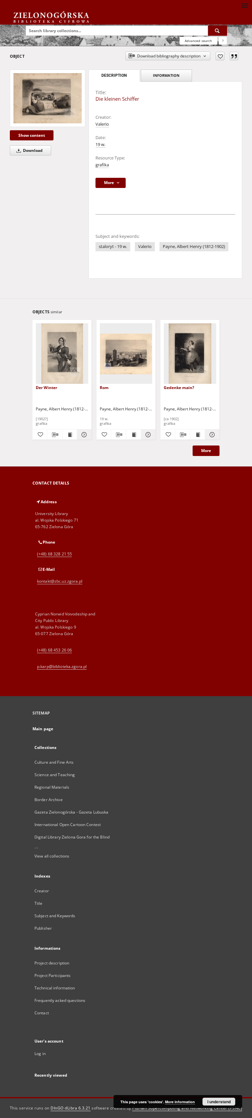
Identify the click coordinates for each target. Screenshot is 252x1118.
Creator (41, 891)
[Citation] (234, 56)
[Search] (217, 30)
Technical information (54, 988)
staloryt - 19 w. (113, 246)
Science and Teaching (54, 774)
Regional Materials (51, 787)
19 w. (100, 144)
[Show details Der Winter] (83, 434)
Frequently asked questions (59, 1000)
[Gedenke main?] (190, 353)
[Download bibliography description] (54, 434)
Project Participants (52, 975)
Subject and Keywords (54, 916)
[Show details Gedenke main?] (211, 434)
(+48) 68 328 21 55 (54, 554)
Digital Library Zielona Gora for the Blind (72, 837)
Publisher (43, 928)
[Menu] (244, 5)
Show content (31, 135)
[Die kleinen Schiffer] (47, 98)
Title (38, 903)
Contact (41, 1013)
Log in (40, 1053)
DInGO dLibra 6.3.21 (71, 1108)
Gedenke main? (179, 387)
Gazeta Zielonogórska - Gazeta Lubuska (71, 812)
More (206, 450)
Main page (42, 729)
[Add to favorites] (220, 56)
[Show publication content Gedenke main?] (197, 434)
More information (180, 1101)
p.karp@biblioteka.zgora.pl (62, 666)
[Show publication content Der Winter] (69, 434)
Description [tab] (114, 75)
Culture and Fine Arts (54, 762)
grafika (102, 165)
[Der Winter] (62, 353)
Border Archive (48, 799)
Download (32, 150)
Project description (51, 963)
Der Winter (46, 387)
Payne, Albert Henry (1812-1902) (194, 246)
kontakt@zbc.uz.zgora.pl (59, 581)
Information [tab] (166, 75)
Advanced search (198, 40)
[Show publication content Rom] (133, 434)
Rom (104, 387)
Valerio (102, 124)
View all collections (51, 856)
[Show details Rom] (147, 434)
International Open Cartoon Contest (67, 824)
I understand (219, 1102)
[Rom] (126, 353)
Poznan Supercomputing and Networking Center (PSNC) (187, 1108)
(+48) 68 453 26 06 (54, 650)
